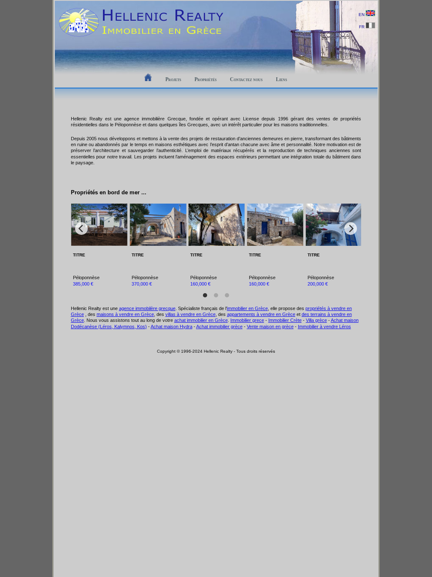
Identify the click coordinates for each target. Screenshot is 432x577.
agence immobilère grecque (147, 308)
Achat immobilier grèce (219, 326)
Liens (281, 79)
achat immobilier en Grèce (201, 320)
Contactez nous (246, 79)
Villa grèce (316, 320)
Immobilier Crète (285, 320)
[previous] (81, 228)
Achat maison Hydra (171, 326)
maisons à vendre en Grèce (125, 314)
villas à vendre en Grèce (190, 314)
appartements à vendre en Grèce (261, 314)
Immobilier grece (247, 320)
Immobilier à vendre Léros (324, 326)
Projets (173, 79)
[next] (350, 228)
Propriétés (205, 79)
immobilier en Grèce (247, 308)
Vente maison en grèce (270, 326)
